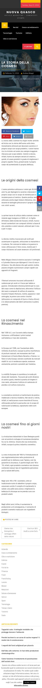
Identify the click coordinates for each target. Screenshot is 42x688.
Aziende (5, 549)
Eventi (4, 564)
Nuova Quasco (21, 12)
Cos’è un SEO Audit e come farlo (31, 530)
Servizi (15, 27)
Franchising (6, 579)
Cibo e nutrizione (10, 39)
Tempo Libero (7, 608)
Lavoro (4, 582)
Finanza (5, 571)
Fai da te (5, 568)
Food (3, 575)
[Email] (39, 208)
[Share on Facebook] (39, 188)
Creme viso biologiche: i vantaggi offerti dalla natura (10, 532)
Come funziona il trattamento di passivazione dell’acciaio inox (19, 660)
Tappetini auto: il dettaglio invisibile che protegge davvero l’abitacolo (17, 631)
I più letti (28, 46)
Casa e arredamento (30, 27)
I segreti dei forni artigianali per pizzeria (18, 645)
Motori (4, 586)
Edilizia (29, 33)
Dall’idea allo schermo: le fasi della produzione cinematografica (20, 652)
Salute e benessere (9, 593)
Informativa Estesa (21, 685)
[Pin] (39, 198)
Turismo (19, 33)
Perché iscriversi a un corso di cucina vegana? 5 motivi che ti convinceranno (21, 639)
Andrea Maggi (28, 73)
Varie (16, 519)
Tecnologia (7, 33)
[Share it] (39, 203)
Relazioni (5, 590)
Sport (4, 601)
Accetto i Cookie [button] (29, 682)
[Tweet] (39, 193)
